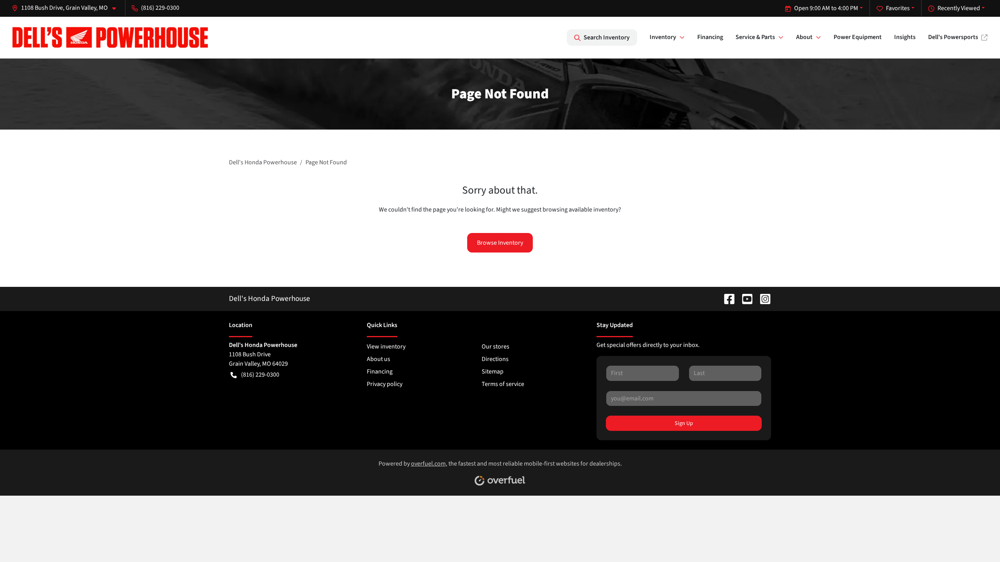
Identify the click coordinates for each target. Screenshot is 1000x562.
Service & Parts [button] (755, 37)
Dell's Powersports (953, 37)
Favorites (898, 8)
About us (378, 359)
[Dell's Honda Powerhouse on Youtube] (744, 298)
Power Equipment (858, 37)
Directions (495, 359)
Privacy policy (384, 384)
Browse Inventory (500, 242)
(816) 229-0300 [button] (160, 8)
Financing (710, 37)
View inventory (386, 346)
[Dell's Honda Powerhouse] (110, 37)
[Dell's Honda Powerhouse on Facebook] (726, 298)
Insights (905, 37)
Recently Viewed (959, 8)
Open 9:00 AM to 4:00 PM (826, 8)
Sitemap (493, 371)
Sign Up (684, 423)
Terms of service (503, 384)
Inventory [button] (663, 37)
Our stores (495, 346)
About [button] (804, 37)
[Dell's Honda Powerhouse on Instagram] (762, 298)
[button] (67, 8)
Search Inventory (607, 37)
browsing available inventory (580, 209)
